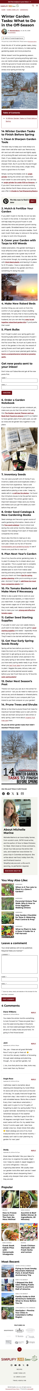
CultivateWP (30, 1389)
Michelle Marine (15, 30)
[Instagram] (12, 1365)
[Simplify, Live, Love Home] (10, 5)
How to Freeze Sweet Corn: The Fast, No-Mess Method (10, 1216)
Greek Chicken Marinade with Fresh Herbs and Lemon (28, 1248)
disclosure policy (32, 41)
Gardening (24, 9)
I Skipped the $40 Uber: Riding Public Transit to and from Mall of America (24, 1285)
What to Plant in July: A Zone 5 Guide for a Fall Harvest (25, 931)
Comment (5, 954)
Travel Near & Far (19, 1380)
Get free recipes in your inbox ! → (19, 2)
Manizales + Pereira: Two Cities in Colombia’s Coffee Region (24, 1313)
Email (4, 384)
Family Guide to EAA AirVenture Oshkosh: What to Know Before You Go (25, 1299)
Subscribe (7, 392)
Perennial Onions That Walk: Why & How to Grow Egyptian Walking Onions (26, 904)
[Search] (33, 6)
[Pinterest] (27, 1365)
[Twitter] (23, 1365)
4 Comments (12, 32)
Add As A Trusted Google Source (14, 38)
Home (3, 9)
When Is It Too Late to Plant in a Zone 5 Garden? (26, 889)
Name (4, 378)
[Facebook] (19, 1365)
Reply (33, 1012)
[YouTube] (16, 1365)
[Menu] (37, 6)
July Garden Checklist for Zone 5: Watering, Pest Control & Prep (25, 917)
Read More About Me (13, 871)
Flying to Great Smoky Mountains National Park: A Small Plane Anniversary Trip (26, 1271)
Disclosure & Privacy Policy (13, 1389)
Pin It (33, 201)
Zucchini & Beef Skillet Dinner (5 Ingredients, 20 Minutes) (28, 1216)
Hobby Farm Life (13, 9)
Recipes (19, 1369)
